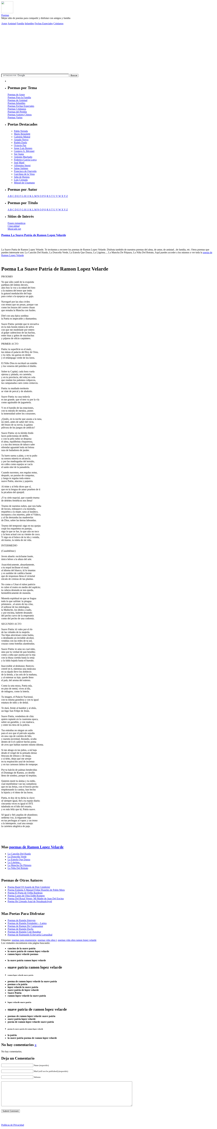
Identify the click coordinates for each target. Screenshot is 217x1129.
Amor (4, 23)
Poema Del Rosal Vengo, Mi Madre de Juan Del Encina (36, 898)
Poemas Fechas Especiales (21, 106)
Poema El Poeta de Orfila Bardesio (25, 892)
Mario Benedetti (22, 134)
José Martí (19, 162)
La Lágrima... (14, 862)
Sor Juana (19, 154)
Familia (20, 23)
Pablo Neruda (21, 131)
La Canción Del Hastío (19, 853)
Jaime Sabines (21, 168)
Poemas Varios (15, 117)
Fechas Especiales (44, 23)
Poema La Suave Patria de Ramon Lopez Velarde (33, 235)
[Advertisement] (108, 50)
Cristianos (58, 23)
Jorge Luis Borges (23, 148)
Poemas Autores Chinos (20, 114)
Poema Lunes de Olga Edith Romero (26, 895)
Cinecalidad (14, 226)
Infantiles (29, 23)
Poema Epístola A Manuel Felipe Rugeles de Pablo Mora (36, 890)
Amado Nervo (21, 139)
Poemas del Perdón (17, 111)
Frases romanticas (16, 223)
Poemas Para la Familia (19, 97)
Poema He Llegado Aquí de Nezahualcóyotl (30, 901)
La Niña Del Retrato (18, 868)
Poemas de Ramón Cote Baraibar (24, 931)
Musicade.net (14, 229)
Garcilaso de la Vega (24, 174)
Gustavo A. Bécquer (24, 151)
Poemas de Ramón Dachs (20, 929)
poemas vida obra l (47, 940)
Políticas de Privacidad (12, 1125)
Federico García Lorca (25, 159)
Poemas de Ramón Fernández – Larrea (27, 923)
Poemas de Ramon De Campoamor (25, 926)
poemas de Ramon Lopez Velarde (36, 847)
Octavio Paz (20, 145)
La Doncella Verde (17, 856)
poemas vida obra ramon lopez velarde (77, 940)
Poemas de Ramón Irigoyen (21, 920)
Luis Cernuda (21, 179)
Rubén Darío (20, 142)
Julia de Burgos (22, 177)
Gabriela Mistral (22, 136)
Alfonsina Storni (22, 165)
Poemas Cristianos (17, 109)
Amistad (12, 23)
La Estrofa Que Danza (19, 859)
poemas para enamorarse (24, 940)
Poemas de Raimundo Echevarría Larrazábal (30, 934)
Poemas (5, 15)
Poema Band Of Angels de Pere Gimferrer (29, 887)
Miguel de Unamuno (24, 182)
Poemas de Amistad (17, 100)
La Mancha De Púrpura (19, 865)
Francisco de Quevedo (25, 171)
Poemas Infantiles (16, 103)
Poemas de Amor (16, 94)
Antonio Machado (23, 157)
